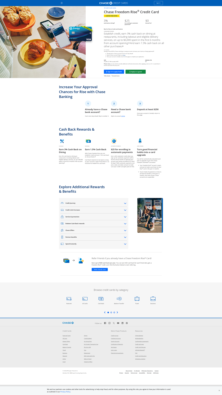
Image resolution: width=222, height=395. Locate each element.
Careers (157, 371)
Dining (85, 335)
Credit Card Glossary (140, 347)
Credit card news (139, 344)
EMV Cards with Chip (89, 356)
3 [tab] (114, 312)
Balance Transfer (119, 303)
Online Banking (139, 335)
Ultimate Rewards (140, 350)
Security (127, 373)
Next (117, 312)
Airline (64, 359)
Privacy (121, 373)
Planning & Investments (117, 353)
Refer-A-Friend (87, 359)
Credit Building (88, 338)
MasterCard (87, 353)
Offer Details (107, 75)
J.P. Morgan (137, 371)
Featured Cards (67, 335)
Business (153, 303)
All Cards (85, 303)
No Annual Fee (88, 341)
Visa (85, 350)
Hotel (64, 362)
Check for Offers (88, 362)
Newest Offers (66, 341)
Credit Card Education (140, 356)
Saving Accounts (115, 341)
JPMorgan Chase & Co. (147, 371)
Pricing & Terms (115, 75)
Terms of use (134, 373)
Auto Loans (114, 350)
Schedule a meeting (140, 359)
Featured (69, 303)
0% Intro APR (87, 347)
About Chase (129, 371)
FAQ (136, 353)
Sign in (159, 3)
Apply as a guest (138, 72)
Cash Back (101, 303)
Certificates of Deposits (117, 344)
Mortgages (114, 347)
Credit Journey (114, 335)
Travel (137, 303)
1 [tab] (108, 312)
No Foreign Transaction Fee (91, 344)
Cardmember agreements (141, 341)
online (123, 116)
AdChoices (156, 373)
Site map (149, 373)
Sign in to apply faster (116, 72)
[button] (219, 390)
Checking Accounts (116, 338)
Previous (105, 312)
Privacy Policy (65, 392)
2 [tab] (111, 312)
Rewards (65, 356)
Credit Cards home (110, 8)
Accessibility (142, 373)
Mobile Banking (139, 338)
